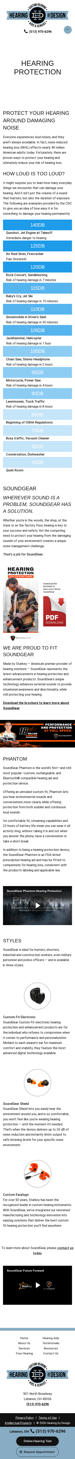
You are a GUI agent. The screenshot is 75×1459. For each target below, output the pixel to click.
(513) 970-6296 (40, 32)
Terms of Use (47, 1418)
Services (24, 1348)
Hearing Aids (51, 1338)
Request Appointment (39, 1452)
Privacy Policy (25, 1418)
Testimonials (50, 1343)
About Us (24, 1343)
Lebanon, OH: (20, 1431)
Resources (51, 1348)
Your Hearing (24, 1353)
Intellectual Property (18, 1423)
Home (24, 1338)
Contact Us (50, 1353)
